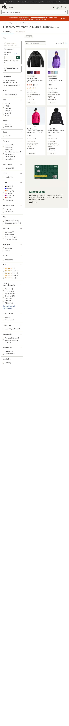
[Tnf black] (28, 72)
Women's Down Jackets (10, 85)
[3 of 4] (36, 69)
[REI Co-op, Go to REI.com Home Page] (4, 7)
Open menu (65, 7)
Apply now (33, 202)
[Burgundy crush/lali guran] (35, 72)
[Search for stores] (18, 57)
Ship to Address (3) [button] (11, 69)
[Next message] (61, 18)
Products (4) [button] (7, 32)
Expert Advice (20, 32)
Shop (11, 7)
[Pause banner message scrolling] (63, 18)
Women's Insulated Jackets (31, 23)
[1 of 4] (34, 69)
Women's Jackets (18, 23)
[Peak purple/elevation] (49, 72)
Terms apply (40, 199)
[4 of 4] (37, 69)
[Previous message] (5, 18)
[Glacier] (56, 72)
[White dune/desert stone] (52, 72)
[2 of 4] (35, 69)
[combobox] (34, 12)
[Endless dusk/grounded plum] (31, 72)
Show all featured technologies (9, 307)
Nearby (18, 54)
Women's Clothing (7, 23)
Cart (61, 7)
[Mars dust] (38, 72)
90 (65, 43)
